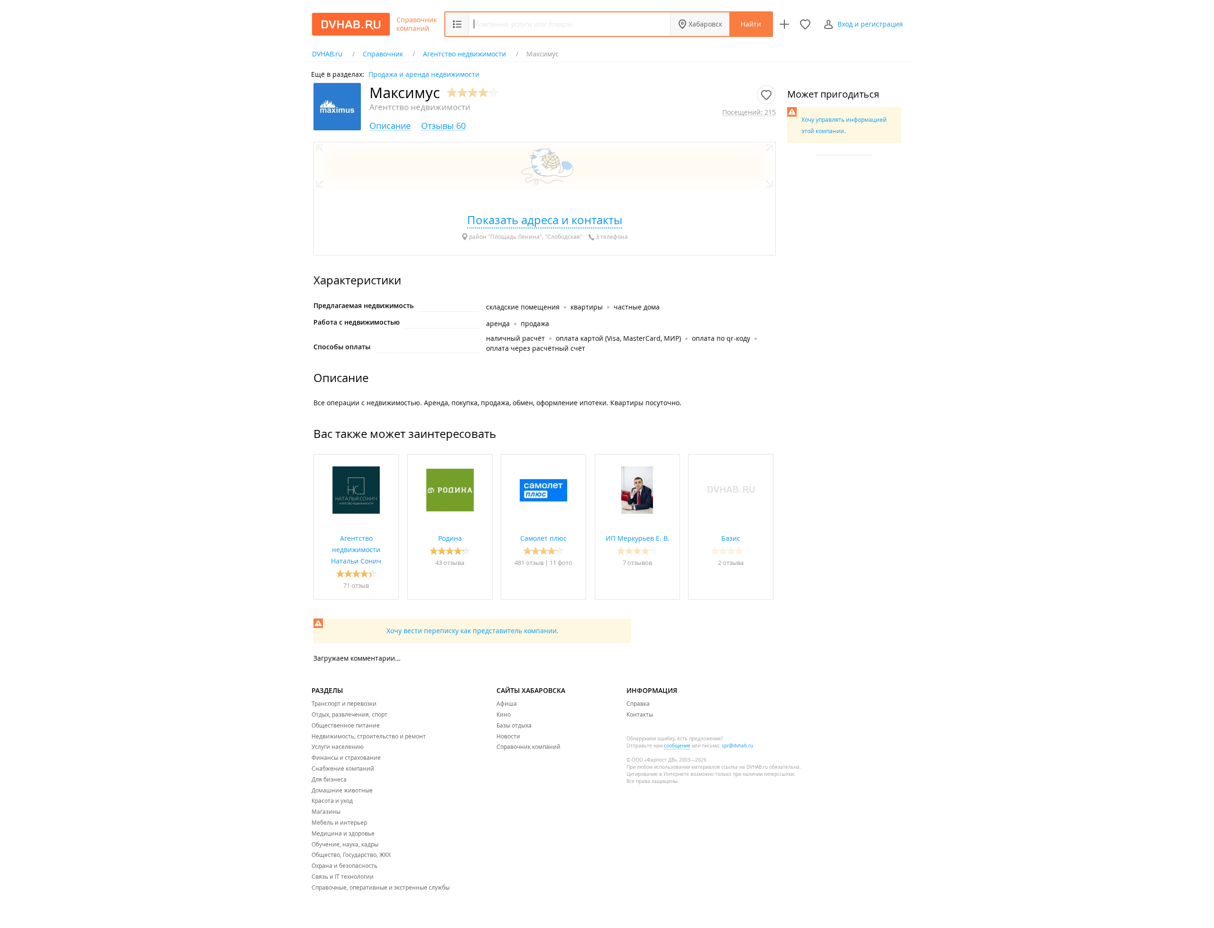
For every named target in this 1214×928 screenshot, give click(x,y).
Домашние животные (342, 790)
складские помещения (523, 306)
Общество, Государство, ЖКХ (351, 854)
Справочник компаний (416, 24)
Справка (638, 703)
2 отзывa (731, 562)
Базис (730, 538)
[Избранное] (805, 24)
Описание (390, 125)
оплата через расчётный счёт (535, 348)
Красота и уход (332, 800)
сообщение (677, 746)
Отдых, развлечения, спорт (349, 714)
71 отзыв (356, 585)
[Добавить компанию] (784, 24)
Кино (504, 714)
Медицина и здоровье (343, 833)
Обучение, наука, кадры (345, 844)
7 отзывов (637, 562)
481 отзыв (530, 562)
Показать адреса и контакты (544, 219)
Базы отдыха (514, 725)
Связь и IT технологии (343, 876)
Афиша (507, 703)
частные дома (637, 306)
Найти (751, 23)
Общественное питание (346, 725)
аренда (498, 323)
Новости (508, 736)
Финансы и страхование (346, 757)
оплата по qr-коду (721, 338)
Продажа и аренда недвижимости (423, 74)
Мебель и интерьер (339, 822)
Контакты (639, 714)
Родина (450, 538)
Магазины (326, 811)
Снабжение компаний (343, 768)
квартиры (586, 306)
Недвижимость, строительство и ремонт (369, 736)
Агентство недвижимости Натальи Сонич (356, 549)
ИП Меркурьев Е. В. (637, 538)
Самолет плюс (543, 538)
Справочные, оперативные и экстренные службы (381, 887)
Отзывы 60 (443, 125)
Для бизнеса (329, 779)
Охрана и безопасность (344, 865)
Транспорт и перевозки (344, 703)
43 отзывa (449, 562)
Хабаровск (705, 23)
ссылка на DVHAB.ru (744, 767)
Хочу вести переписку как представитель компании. (472, 630)
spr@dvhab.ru (737, 746)
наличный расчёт (515, 338)
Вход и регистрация (870, 23)
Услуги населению (338, 746)
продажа (535, 323)
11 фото (561, 562)
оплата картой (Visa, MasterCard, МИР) (618, 338)
